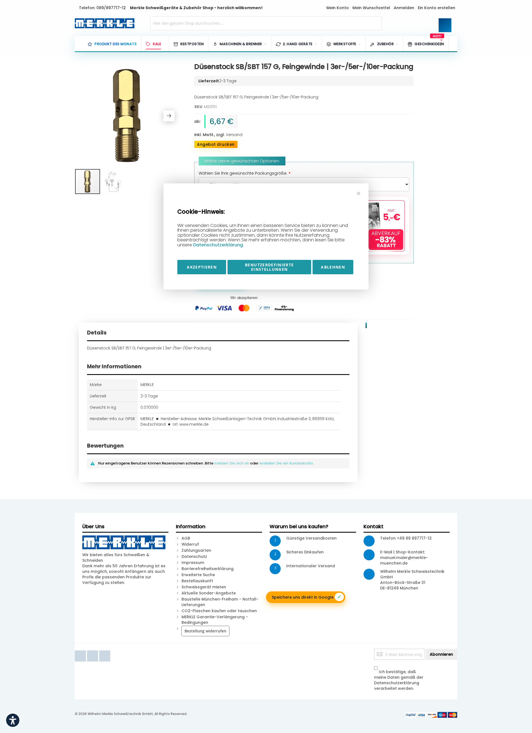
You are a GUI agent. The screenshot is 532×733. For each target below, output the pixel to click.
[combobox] (266, 23)
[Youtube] (93, 651)
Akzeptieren (202, 266)
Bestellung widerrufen (205, 631)
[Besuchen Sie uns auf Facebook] (81, 651)
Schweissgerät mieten (203, 587)
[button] (169, 115)
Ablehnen (333, 266)
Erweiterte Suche (198, 575)
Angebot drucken (216, 144)
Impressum (192, 562)
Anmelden (404, 8)
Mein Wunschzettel (371, 8)
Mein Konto (337, 8)
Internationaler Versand (310, 566)
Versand (234, 134)
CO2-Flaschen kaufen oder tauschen (219, 611)
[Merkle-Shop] (103, 23)
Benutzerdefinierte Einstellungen (269, 267)
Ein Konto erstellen (436, 8)
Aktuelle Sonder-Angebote (208, 593)
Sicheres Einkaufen (305, 552)
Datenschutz (194, 556)
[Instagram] (104, 651)
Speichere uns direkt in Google (306, 597)
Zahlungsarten (196, 550)
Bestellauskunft (197, 581)
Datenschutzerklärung (218, 245)
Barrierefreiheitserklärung (207, 568)
